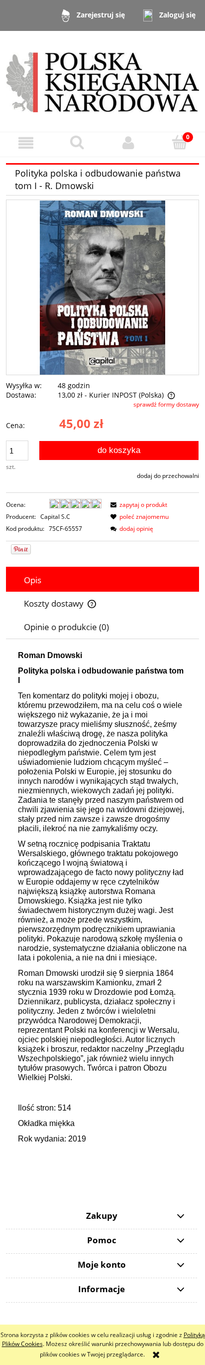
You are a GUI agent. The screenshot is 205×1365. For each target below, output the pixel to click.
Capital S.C (55, 516)
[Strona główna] (102, 80)
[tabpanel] (102, 905)
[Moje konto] (128, 143)
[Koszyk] (179, 142)
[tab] (102, 580)
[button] (25, 143)
